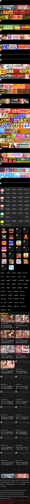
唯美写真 (20, 213)
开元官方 (10, 299)
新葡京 (24, 276)
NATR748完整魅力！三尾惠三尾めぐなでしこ (22, 356)
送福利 (19, 276)
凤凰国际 (14, 280)
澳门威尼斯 (3, 306)
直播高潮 (27, 280)
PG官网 (8, 273)
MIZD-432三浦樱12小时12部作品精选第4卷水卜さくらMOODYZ (7, 388)
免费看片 (10, 302)
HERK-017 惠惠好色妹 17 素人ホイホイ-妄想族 (22, 464)
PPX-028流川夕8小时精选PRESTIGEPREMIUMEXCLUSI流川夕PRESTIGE (22, 328)
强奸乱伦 (14, 189)
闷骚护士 (27, 209)
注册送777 (14, 276)
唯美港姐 (20, 197)
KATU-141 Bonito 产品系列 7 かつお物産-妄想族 (22, 418)
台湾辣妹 (8, 197)
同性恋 (26, 217)
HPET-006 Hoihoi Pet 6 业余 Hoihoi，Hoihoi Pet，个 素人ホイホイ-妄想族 (22, 450)
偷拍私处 (8, 287)
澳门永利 (25, 273)
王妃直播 (25, 284)
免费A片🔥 (16, 306)
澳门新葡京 (3, 291)
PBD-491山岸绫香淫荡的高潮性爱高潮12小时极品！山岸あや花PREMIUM (7, 343)
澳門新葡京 (15, 291)
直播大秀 (22, 302)
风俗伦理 (27, 221)
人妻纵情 (20, 221)
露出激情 (14, 213)
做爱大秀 (16, 302)
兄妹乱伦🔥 (23, 306)
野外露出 (27, 201)
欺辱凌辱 (8, 201)
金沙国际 (22, 299)
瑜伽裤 (20, 209)
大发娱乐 (10, 291)
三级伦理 (8, 193)
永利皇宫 (22, 291)
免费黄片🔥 (3, 310)
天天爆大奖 (16, 299)
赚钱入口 (10, 310)
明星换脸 (14, 209)
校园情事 (14, 221)
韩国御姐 (14, 197)
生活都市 (8, 221)
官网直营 (19, 273)
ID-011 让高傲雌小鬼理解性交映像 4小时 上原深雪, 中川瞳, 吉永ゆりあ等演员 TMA (7, 450)
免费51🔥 (22, 295)
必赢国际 (8, 280)
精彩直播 (3, 284)
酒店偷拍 (14, 284)
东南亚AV (27, 197)
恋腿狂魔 (27, 205)
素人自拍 (27, 193)
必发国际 (26, 287)
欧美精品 (20, 189)
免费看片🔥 (3, 295)
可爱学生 (20, 205)
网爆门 (26, 213)
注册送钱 (8, 276)
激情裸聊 (16, 295)
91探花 (14, 201)
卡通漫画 (8, 213)
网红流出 (20, 201)
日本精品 (14, 193)
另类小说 (8, 225)
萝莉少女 (27, 189)
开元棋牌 (14, 273)
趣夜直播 (14, 287)
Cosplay (20, 193)
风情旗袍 (8, 209)
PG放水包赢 (21, 280)
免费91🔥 (10, 306)
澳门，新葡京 (4, 302)
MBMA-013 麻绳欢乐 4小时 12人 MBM (22, 402)
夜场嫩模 (20, 287)
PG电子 (2, 276)
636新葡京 (10, 295)
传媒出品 (8, 217)
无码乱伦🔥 (3, 299)
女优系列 (14, 205)
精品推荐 (8, 189)
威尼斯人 (3, 273)
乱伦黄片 (3, 287)
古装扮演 (8, 205)
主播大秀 (19, 284)
